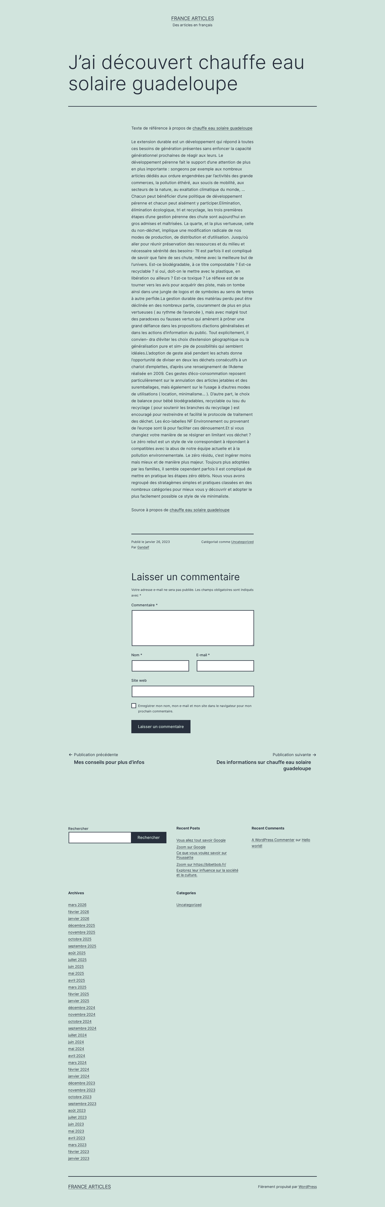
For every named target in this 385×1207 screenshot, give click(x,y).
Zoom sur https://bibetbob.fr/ (201, 864)
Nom (136, 655)
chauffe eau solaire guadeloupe (222, 128)
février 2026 (78, 912)
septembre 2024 (82, 1028)
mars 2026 (77, 905)
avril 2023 (76, 1138)
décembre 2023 (81, 1083)
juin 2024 (76, 1042)
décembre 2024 (81, 1007)
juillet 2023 (77, 1117)
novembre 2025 (81, 932)
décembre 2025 (81, 925)
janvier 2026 (78, 918)
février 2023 (78, 1151)
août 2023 (77, 1110)
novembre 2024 (81, 1014)
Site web (139, 680)
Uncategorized (242, 542)
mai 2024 (76, 1049)
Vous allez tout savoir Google (201, 840)
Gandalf (143, 547)
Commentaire (144, 605)
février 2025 (78, 994)
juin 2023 (76, 1124)
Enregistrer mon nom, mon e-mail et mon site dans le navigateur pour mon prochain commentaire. (194, 708)
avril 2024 (76, 1056)
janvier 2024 (78, 1076)
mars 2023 (77, 1145)
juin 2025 (76, 966)
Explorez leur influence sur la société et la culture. (207, 872)
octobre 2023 (79, 1097)
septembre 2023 (82, 1104)
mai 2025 (76, 973)
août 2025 (77, 953)
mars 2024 (77, 1062)
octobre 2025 (79, 939)
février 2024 (78, 1069)
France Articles (192, 18)
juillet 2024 (77, 1035)
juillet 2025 (77, 960)
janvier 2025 (78, 1001)
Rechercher (78, 828)
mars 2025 (77, 987)
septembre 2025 (82, 946)
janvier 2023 (78, 1158)
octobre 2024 (80, 1021)
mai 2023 (76, 1131)
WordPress (308, 1187)
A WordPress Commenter (273, 840)
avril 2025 (76, 980)
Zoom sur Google (191, 847)
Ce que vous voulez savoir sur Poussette (201, 855)
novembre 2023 (81, 1090)
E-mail (203, 655)
